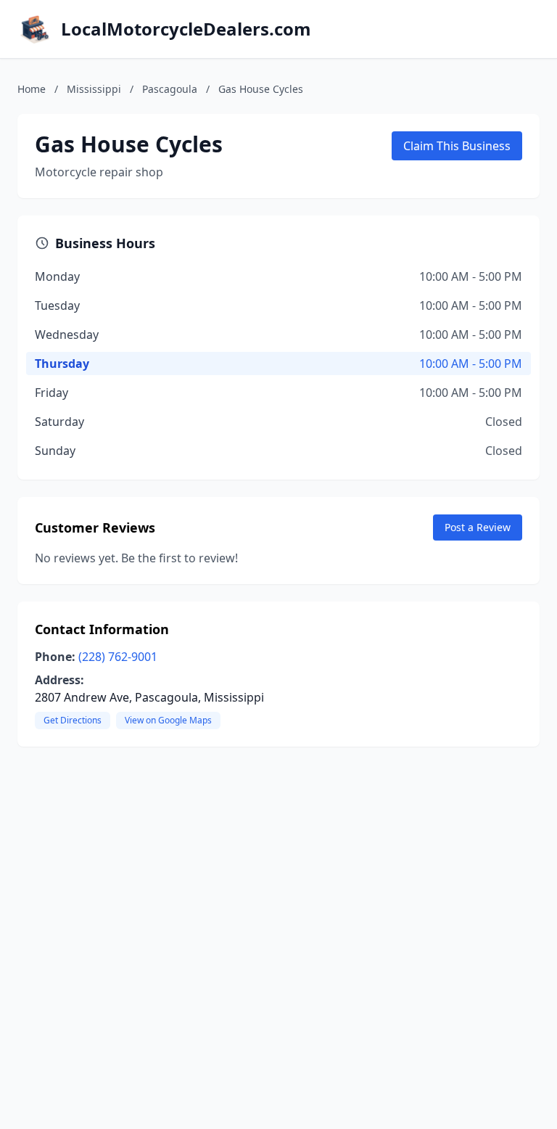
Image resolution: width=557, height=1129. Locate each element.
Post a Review (478, 527)
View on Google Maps (168, 720)
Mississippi (94, 89)
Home (31, 89)
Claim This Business (457, 146)
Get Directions (73, 720)
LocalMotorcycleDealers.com (186, 29)
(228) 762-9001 (117, 657)
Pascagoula (169, 89)
